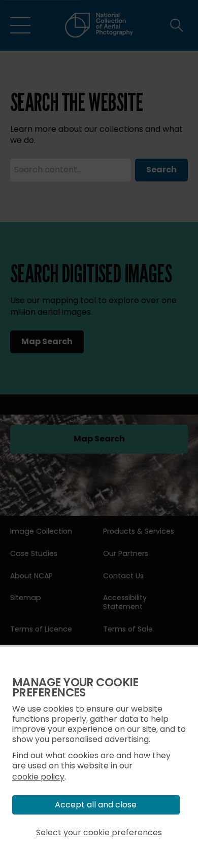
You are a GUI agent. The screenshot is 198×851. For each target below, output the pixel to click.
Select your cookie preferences (99, 832)
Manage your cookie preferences (75, 687)
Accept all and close (96, 804)
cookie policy (38, 777)
